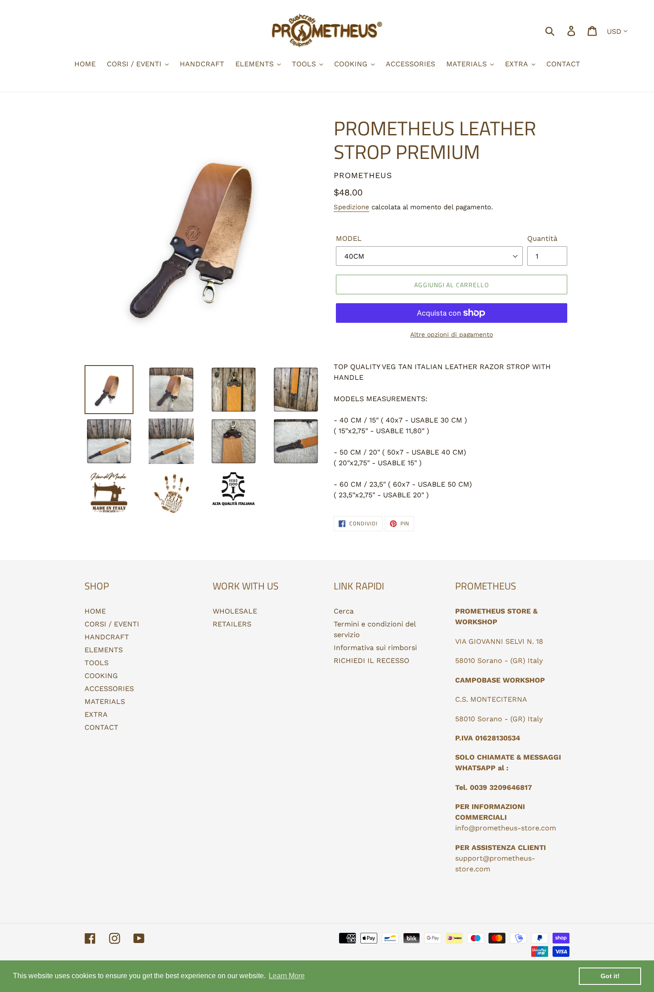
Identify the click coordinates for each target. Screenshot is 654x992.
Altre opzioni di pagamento (451, 334)
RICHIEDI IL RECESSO (371, 660)
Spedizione (351, 207)
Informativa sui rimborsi (375, 647)
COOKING (101, 675)
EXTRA (96, 714)
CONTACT (101, 727)
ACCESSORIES (109, 688)
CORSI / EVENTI (112, 624)
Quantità (542, 238)
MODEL (349, 238)
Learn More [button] (287, 976)
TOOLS (97, 663)
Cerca (344, 611)
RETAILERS (232, 624)
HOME (95, 611)
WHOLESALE (235, 611)
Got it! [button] (610, 976)
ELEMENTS (104, 650)
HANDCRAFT (107, 637)
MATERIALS (105, 701)
